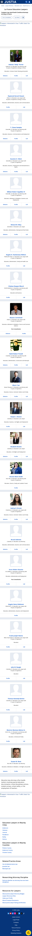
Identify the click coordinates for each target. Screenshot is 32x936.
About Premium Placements (10, 900)
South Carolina (26, 5)
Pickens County (6, 848)
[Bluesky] (19, 913)
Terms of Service (16, 927)
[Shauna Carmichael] (16, 309)
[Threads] (17, 913)
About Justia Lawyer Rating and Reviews (14, 902)
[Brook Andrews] (16, 531)
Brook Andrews (16, 539)
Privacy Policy (16, 930)
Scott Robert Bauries (16, 569)
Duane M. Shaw (16, 761)
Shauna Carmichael (16, 317)
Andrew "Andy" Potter (16, 64)
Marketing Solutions (16, 933)
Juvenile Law (6, 866)
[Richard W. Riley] (16, 216)
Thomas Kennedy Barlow (16, 699)
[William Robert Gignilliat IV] (16, 183)
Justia (2, 5)
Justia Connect (16, 917)
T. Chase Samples (16, 127)
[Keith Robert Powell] (16, 345)
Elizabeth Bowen (16, 447)
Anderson (5, 828)
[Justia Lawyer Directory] (23, 913)
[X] (21, 913)
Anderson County (7, 850)
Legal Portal (16, 919)
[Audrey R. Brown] (16, 499)
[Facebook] (13, 913)
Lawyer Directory (9, 5)
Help (16, 925)
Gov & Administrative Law (9, 864)
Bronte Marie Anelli (16, 477)
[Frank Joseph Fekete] (16, 627)
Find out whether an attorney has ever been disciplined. (15, 881)
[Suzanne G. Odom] (16, 150)
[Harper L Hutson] (16, 408)
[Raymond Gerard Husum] (16, 87)
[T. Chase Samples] (16, 119)
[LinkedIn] (8, 913)
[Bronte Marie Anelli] (16, 468)
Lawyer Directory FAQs (9, 896)
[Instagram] (15, 913)
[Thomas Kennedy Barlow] (16, 690)
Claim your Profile (7, 898)
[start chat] (28, 932)
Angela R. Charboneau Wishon (16, 255)
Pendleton (5, 834)
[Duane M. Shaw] (16, 753)
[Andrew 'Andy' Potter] (16, 56)
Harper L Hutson (16, 417)
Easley (4, 837)
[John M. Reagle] (16, 658)
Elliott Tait (16, 385)
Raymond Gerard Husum (16, 96)
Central (4, 832)
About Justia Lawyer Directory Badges (13, 894)
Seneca (4, 839)
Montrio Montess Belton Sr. (16, 730)
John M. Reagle (16, 667)
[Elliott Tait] (16, 377)
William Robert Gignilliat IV (16, 192)
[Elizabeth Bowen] (16, 438)
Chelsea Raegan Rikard (16, 286)
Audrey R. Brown (16, 508)
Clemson (4, 830)
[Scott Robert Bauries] (16, 561)
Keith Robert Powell (16, 354)
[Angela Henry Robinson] (16, 596)
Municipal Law (6, 868)
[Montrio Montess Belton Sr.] (16, 721)
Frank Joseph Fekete (16, 636)
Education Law (18, 5)
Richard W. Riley (16, 225)
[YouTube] (11, 913)
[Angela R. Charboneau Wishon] (16, 246)
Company (16, 922)
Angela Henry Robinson (16, 604)
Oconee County (7, 852)
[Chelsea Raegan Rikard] (16, 277)
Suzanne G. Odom (16, 159)
